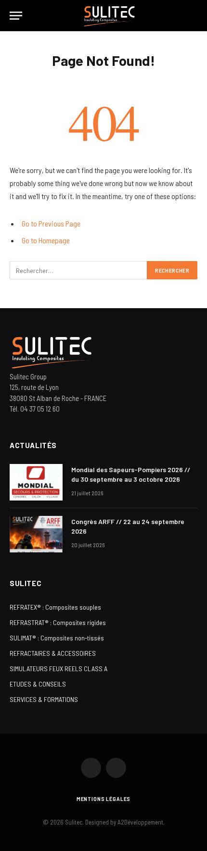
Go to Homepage (46, 240)
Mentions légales (103, 798)
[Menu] (16, 15)
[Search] (193, 15)
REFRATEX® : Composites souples (55, 607)
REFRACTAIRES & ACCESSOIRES (53, 653)
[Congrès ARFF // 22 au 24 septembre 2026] (36, 534)
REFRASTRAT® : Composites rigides (58, 622)
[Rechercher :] (79, 270)
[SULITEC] (109, 15)
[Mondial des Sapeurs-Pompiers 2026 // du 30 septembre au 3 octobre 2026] (36, 482)
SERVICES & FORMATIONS (44, 699)
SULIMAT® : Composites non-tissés (57, 638)
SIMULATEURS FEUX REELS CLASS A (58, 668)
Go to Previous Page (51, 223)
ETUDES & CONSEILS (38, 684)
